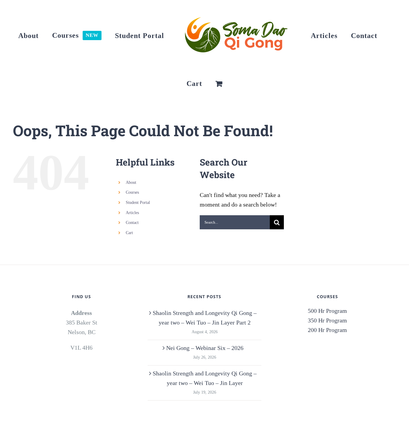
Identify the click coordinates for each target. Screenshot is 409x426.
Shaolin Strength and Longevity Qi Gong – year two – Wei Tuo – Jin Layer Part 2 (205, 318)
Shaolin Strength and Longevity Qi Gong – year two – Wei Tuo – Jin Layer (205, 378)
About (131, 182)
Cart (129, 233)
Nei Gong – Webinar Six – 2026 (204, 348)
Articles (132, 212)
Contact (132, 222)
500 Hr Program (327, 310)
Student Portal (138, 202)
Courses (132, 192)
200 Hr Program (327, 330)
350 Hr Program (327, 320)
